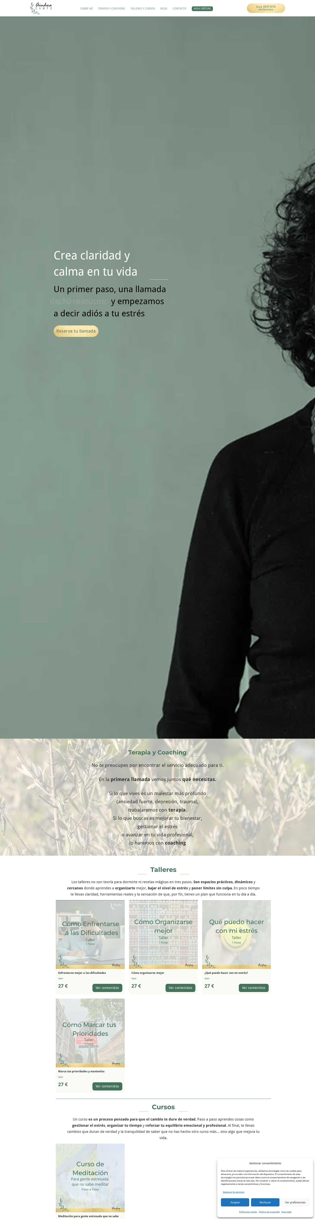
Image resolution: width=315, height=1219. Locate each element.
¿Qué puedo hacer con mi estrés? (226, 973)
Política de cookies (248, 1212)
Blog (163, 8)
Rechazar (265, 1202)
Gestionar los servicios (233, 1192)
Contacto (179, 8)
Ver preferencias (295, 1202)
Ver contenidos (107, 988)
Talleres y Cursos (143, 8)
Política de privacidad (269, 1212)
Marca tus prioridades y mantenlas (81, 1071)
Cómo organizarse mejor (147, 973)
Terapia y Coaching (111, 8)
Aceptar (235, 1202)
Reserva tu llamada (76, 331)
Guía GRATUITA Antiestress (266, 8)
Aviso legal (286, 1212)
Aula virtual (202, 8)
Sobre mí (86, 8)
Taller (60, 978)
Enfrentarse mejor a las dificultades (82, 973)
